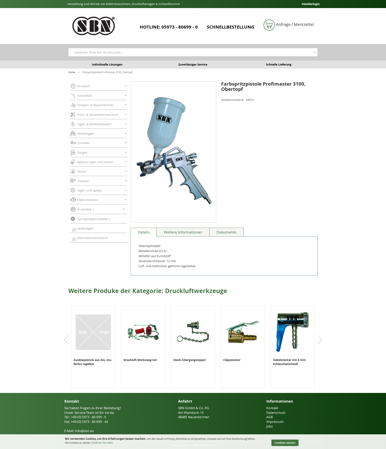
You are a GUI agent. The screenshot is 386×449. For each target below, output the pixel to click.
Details (144, 232)
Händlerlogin (311, 4)
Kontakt (272, 408)
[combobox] (193, 52)
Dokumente (226, 232)
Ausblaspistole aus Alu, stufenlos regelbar (93, 362)
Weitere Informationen (183, 232)
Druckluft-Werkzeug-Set (140, 360)
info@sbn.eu (84, 431)
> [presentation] (319, 340)
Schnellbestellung (230, 27)
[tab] (144, 232)
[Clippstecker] (243, 356)
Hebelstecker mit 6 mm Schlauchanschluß (289, 362)
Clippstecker (231, 360)
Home (71, 72)
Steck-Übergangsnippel (189, 360)
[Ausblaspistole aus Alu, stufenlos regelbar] (93, 356)
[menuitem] (98, 86)
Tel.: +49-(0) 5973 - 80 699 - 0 (85, 417)
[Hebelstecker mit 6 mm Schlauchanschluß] (292, 356)
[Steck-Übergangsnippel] (193, 356)
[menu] (99, 161)
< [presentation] (66, 340)
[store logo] (102, 26)
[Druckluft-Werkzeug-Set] (143, 356)
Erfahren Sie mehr (102, 442)
